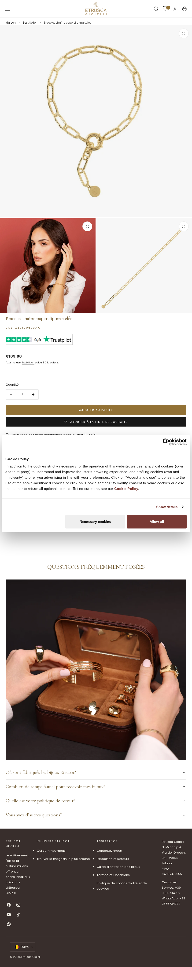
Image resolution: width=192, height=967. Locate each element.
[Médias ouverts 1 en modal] (184, 33)
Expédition (28, 362)
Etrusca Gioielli (31, 957)
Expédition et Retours (113, 859)
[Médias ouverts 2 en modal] (87, 226)
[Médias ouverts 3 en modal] (184, 226)
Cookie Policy (126, 489)
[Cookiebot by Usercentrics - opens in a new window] (166, 441)
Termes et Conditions (113, 875)
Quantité (12, 384)
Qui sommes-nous (51, 850)
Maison (11, 23)
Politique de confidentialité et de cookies (122, 886)
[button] (8, 9)
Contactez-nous (109, 850)
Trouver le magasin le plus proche (63, 859)
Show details (166, 507)
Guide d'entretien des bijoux (118, 867)
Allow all (157, 522)
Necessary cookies (95, 522)
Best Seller (30, 23)
